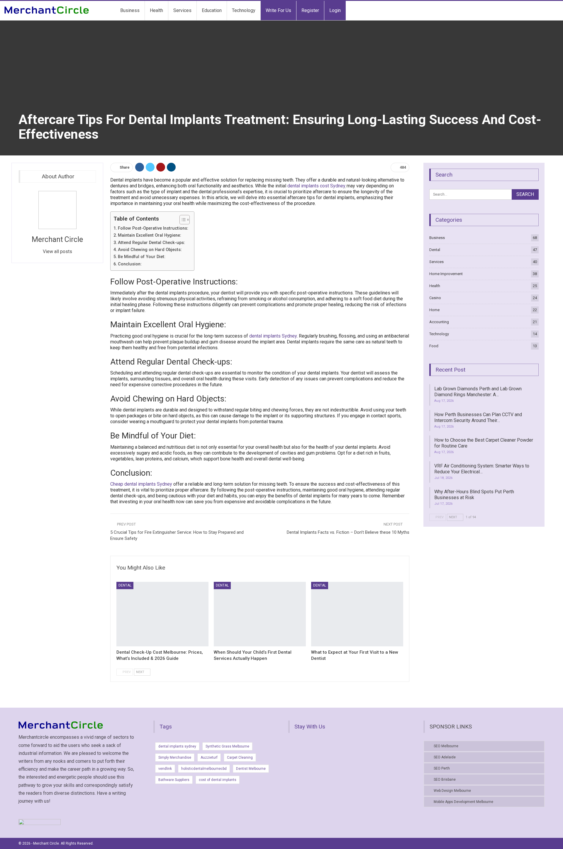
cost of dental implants (217, 780)
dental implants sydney (177, 746)
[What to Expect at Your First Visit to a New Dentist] (357, 614)
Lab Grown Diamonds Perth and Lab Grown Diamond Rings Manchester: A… (478, 391)
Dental (124, 585)
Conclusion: (130, 264)
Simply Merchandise (174, 757)
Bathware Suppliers (173, 780)
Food (433, 346)
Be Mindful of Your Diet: (141, 256)
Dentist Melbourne (251, 769)
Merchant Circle (57, 239)
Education (212, 10)
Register (310, 10)
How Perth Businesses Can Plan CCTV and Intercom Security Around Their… (478, 417)
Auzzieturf (209, 757)
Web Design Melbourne (452, 791)
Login (335, 10)
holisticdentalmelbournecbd (204, 769)
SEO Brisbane (445, 779)
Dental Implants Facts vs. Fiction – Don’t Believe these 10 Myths (348, 532)
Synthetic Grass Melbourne (227, 746)
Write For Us (278, 10)
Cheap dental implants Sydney (141, 484)
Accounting (439, 322)
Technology (243, 10)
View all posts (57, 251)
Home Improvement (446, 274)
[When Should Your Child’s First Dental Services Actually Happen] (260, 614)
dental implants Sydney (273, 336)
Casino (435, 298)
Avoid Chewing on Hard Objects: (150, 249)
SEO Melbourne (446, 746)
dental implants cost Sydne (315, 186)
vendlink (165, 769)
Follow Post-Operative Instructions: (153, 228)
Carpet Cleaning (240, 757)
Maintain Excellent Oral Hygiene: (149, 235)
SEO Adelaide (445, 757)
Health (156, 10)
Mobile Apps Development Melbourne (463, 802)
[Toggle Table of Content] (181, 220)
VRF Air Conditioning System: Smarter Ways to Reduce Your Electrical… (481, 469)
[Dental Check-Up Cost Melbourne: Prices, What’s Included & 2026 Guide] (162, 614)
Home (434, 310)
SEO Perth (442, 768)
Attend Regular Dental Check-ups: (151, 242)
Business (130, 10)
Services (182, 10)
